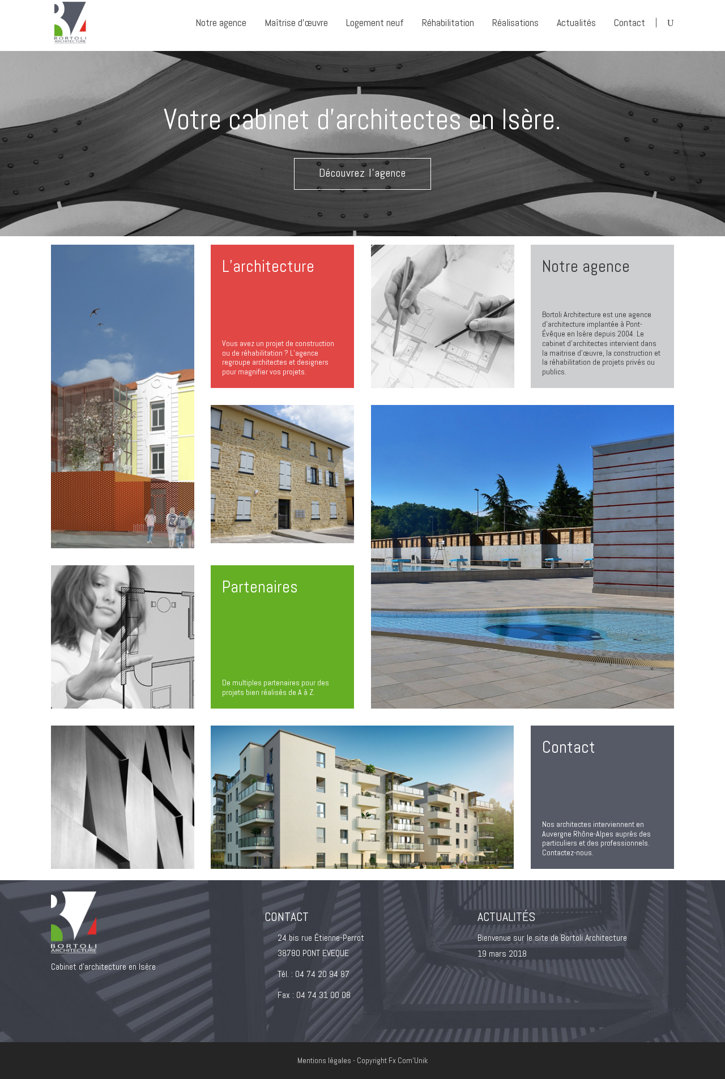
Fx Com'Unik (408, 1060)
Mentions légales (325, 1060)
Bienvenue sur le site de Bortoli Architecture (552, 938)
